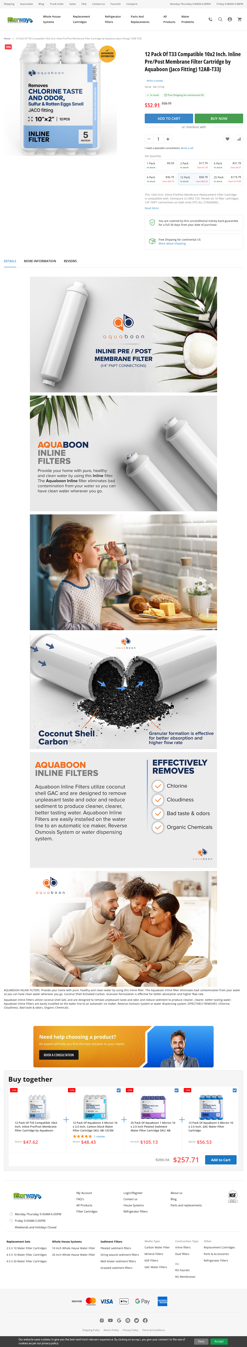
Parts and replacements (186, 1205)
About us (176, 1193)
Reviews (70, 261)
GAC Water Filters (156, 1267)
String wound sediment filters (120, 1255)
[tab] (10, 263)
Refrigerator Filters (216, 1260)
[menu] (124, 19)
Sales (72, 4)
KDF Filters (151, 1260)
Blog (41, 4)
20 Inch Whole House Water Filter (73, 1255)
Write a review (155, 80)
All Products (84, 1205)
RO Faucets (182, 1270)
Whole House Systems (67, 1241)
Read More (152, 208)
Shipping (9, 4)
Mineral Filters (154, 1254)
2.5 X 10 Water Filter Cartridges (27, 1248)
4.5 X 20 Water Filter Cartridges (27, 1261)
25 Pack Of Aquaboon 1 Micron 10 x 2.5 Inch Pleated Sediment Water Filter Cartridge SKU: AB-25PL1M (153, 1126)
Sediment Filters (111, 1241)
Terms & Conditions (153, 1330)
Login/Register (133, 1193)
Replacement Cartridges (219, 1247)
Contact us (98, 4)
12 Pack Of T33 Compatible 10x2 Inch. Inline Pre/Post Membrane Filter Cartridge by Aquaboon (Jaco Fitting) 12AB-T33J (36, 1126)
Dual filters (182, 1254)
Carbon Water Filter (157, 1247)
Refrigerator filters (136, 1211)
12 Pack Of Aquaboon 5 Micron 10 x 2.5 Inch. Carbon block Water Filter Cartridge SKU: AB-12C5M (95, 1126)
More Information (40, 261)
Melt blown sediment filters (118, 1261)
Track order (57, 4)
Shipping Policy (91, 1330)
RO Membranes (185, 1277)
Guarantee (26, 4)
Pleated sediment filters (116, 1248)
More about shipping (172, 243)
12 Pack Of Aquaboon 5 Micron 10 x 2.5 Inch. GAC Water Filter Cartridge (211, 1126)
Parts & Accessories (216, 1254)
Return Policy (111, 1330)
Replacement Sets (18, 1241)
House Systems (134, 1205)
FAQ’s (80, 1199)
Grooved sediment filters (116, 1268)
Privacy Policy (130, 1330)
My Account (84, 1193)
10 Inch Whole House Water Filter (73, 1248)
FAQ (83, 4)
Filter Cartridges (86, 1211)
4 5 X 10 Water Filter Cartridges (27, 1255)
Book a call (187, 148)
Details (10, 261)
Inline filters (183, 1247)
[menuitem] (56, 19)
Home (7, 38)
